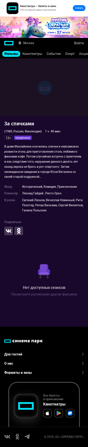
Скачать (79, 8)
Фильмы (11, 54)
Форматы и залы (18, 373)
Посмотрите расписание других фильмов (44, 294)
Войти (79, 43)
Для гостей (13, 354)
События (54, 54)
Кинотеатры (32, 54)
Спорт (70, 54)
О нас (8, 363)
